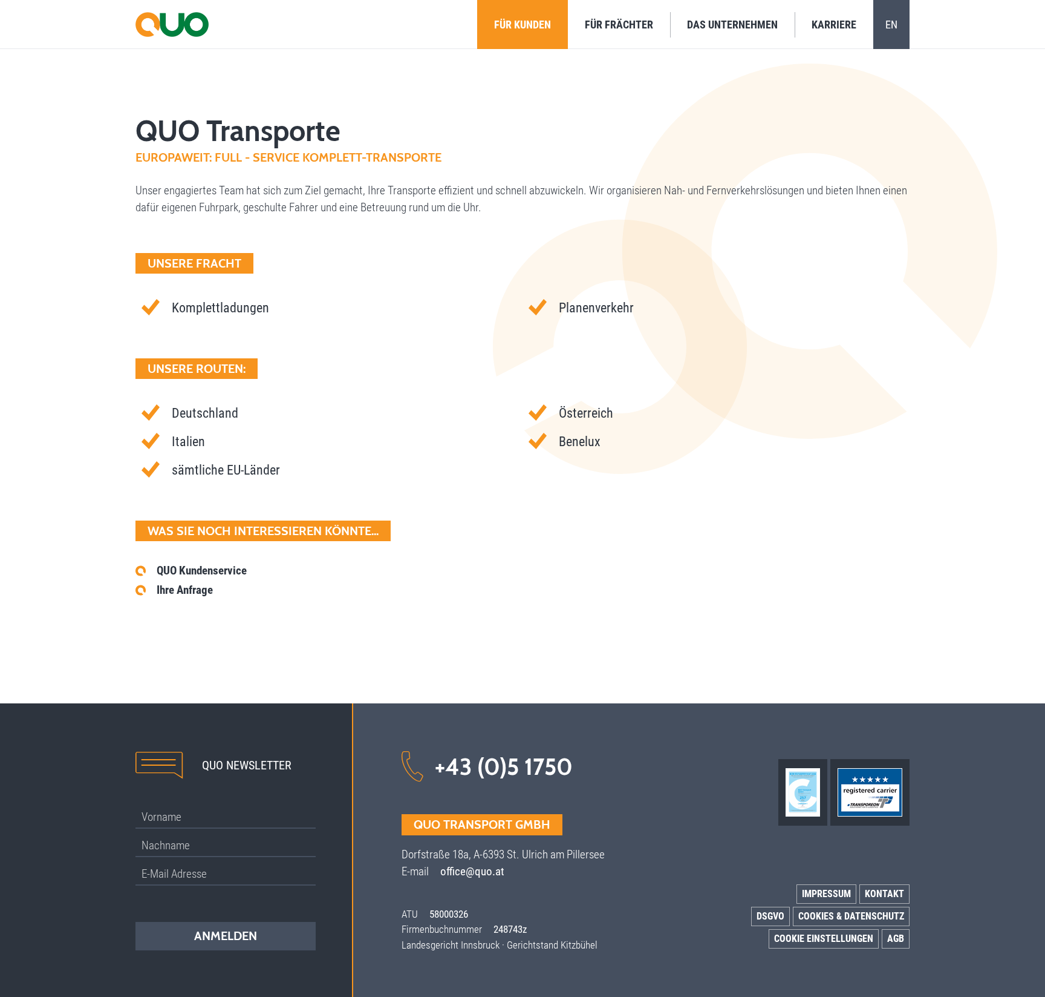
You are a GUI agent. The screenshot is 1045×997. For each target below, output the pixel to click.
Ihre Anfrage (185, 590)
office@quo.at (472, 871)
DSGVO (770, 916)
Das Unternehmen (732, 24)
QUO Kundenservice (202, 570)
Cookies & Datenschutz (851, 916)
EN (891, 24)
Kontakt (884, 894)
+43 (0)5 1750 (504, 766)
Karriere (834, 24)
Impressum (826, 894)
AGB (895, 938)
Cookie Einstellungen (823, 938)
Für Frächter (619, 24)
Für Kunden (522, 24)
